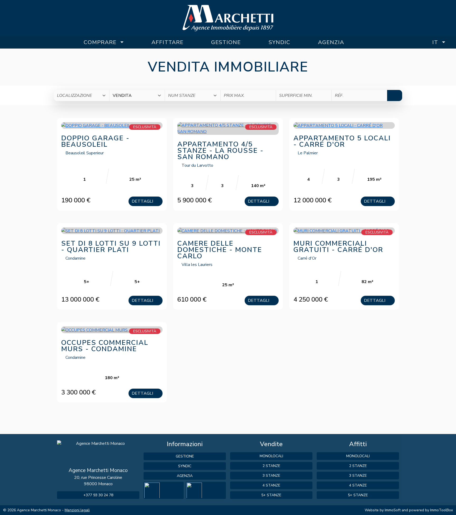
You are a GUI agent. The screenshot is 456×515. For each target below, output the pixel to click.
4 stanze (271, 485)
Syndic (279, 42)
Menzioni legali (77, 510)
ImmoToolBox (441, 510)
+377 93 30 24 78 (98, 495)
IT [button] (435, 42)
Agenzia (331, 42)
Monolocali (271, 456)
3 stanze (271, 475)
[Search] (394, 95)
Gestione (226, 42)
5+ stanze (271, 495)
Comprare (100, 42)
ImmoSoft (393, 510)
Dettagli (143, 201)
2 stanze (271, 465)
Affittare (167, 42)
